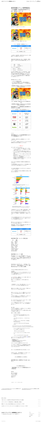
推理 (21, 382)
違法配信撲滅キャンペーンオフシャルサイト (19, 340)
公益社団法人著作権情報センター (17, 341)
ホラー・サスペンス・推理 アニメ (22, 26)
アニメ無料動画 (16, 26)
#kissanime (18, 321)
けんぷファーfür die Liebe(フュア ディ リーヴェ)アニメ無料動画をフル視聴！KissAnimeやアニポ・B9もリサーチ (11, 389)
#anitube (15, 321)
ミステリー (16, 382)
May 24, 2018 (26, 335)
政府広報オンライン (15, 339)
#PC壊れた (28, 320)
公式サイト (19, 68)
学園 (18, 382)
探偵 (19, 382)
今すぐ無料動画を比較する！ (21, 365)
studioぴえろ (12, 382)
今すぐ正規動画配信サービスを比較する (21, 356)
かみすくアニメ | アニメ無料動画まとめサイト (9, 1)
